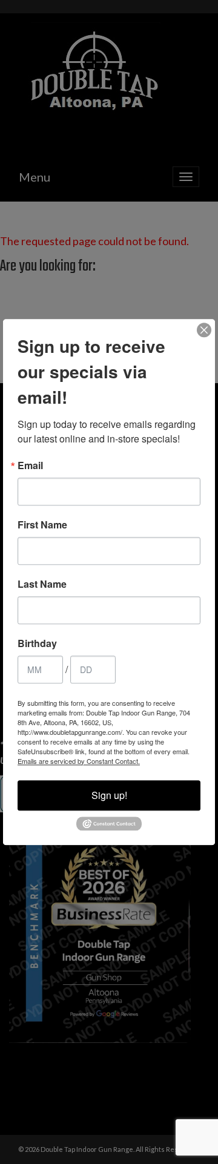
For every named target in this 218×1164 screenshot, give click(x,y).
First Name (42, 525)
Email (30, 465)
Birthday (37, 643)
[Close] (204, 330)
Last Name (42, 584)
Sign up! (109, 795)
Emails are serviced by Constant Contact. (79, 761)
